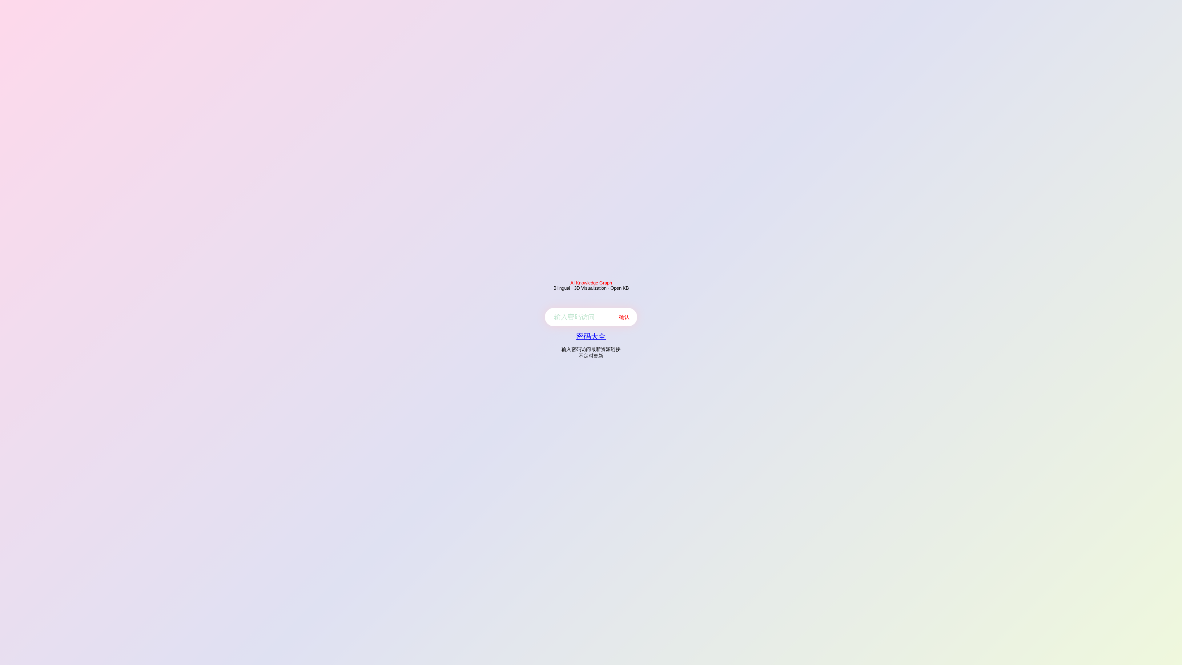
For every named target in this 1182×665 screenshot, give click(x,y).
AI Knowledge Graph (591, 282)
